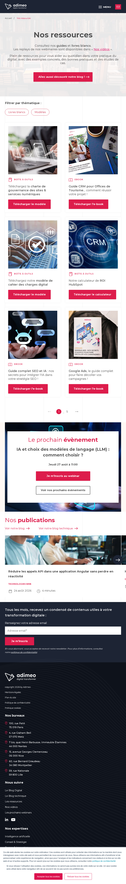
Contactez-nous (118, 6)
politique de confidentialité (104, 860)
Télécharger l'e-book (88, 204)
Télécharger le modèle (29, 204)
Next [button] (118, 560)
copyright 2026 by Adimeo (18, 687)
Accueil (8, 18)
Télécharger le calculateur (92, 294)
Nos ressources (24, 18)
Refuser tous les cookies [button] (78, 876)
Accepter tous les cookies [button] (48, 876)
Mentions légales (13, 692)
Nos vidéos (102, 49)
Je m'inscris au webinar (63, 476)
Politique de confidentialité (17, 703)
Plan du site (10, 697)
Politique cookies (13, 708)
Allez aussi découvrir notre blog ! (61, 76)
